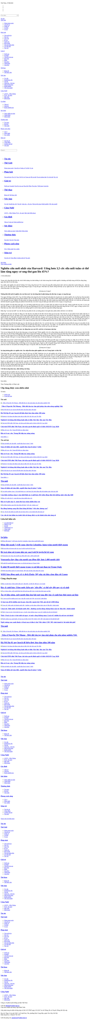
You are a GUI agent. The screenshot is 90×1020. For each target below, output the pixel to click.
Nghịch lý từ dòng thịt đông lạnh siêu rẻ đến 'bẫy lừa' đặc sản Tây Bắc (26, 420)
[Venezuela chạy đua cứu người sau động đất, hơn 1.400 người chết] (20, 556)
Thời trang (7, 63)
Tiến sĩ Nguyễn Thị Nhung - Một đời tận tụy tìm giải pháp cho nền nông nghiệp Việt (32, 406)
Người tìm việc (8, 80)
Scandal (6, 55)
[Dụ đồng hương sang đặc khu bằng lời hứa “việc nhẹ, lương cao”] (19, 505)
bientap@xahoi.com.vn (12, 1005)
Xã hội (6, 526)
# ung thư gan (8, 396)
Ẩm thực (6, 122)
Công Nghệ (4, 91)
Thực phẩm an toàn (9, 113)
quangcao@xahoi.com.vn (19, 1018)
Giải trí (3, 51)
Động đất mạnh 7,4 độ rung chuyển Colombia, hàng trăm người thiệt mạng (34, 545)
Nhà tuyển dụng (8, 84)
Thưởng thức (4, 119)
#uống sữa (7, 394)
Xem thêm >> (4, 436)
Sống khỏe (7, 116)
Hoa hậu (6, 58)
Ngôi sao (6, 54)
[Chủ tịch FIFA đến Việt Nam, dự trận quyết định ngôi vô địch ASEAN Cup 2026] (24, 423)
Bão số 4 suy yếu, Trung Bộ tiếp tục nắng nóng (18, 433)
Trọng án (6, 41)
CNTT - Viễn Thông (10, 94)
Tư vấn (6, 78)
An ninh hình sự (8, 522)
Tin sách (6, 145)
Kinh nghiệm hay (9, 107)
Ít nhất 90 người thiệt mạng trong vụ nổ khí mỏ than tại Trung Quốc (31, 567)
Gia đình (3, 101)
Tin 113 (6, 37)
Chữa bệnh (7, 115)
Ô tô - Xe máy (8, 95)
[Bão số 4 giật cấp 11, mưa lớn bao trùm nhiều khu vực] (16, 498)
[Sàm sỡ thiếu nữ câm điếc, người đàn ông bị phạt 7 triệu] (17, 443)
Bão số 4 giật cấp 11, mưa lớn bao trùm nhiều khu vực (20, 502)
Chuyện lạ (7, 25)
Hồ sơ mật (7, 43)
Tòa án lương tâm (9, 45)
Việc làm (3, 75)
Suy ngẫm (7, 135)
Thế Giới (3, 20)
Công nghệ (7, 529)
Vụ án (6, 29)
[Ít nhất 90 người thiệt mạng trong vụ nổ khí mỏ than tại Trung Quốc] (20, 563)
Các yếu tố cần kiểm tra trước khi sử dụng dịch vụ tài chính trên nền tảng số (28, 515)
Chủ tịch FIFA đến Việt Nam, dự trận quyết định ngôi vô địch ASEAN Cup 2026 (30, 426)
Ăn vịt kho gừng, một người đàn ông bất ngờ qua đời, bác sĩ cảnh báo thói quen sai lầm (39, 595)
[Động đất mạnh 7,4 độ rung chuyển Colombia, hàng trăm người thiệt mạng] (22, 541)
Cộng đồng (7, 142)
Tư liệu (6, 28)
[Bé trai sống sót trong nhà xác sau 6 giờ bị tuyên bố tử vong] (18, 548)
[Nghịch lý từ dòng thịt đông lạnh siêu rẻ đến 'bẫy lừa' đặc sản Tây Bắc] (21, 416)
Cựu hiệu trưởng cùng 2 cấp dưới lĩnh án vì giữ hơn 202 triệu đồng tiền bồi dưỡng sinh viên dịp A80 (37, 495)
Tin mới (4, 481)
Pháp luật (3, 32)
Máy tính (6, 97)
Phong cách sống (5, 128)
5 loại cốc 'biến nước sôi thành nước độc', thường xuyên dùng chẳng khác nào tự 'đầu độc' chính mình (38, 609)
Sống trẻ (3, 138)
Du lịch (6, 124)
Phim (5, 60)
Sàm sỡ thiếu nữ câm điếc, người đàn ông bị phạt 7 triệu (21, 447)
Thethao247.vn (8, 527)
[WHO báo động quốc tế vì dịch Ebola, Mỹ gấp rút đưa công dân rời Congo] (22, 570)
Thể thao (3, 68)
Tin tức (3, 18)
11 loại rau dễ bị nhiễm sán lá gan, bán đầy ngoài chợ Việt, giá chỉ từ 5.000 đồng (30, 602)
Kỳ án (6, 40)
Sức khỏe (3, 110)
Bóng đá (6, 71)
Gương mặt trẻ (8, 144)
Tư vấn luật (7, 46)
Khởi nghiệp (7, 86)
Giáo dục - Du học (9, 83)
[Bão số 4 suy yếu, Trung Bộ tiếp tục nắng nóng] (14, 430)
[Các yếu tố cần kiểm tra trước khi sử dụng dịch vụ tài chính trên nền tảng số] (22, 511)
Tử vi (5, 131)
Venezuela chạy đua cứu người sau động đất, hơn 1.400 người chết (30, 559)
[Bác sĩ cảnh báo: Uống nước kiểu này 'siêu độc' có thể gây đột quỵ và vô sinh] (23, 583)
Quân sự (6, 26)
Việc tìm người (8, 88)
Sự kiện (4, 537)
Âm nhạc (6, 62)
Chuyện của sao (8, 57)
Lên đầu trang (10, 818)
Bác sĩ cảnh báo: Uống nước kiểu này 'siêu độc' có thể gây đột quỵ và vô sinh (35, 587)
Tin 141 (6, 48)
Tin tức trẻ (7, 141)
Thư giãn (6, 126)
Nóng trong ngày (9, 23)
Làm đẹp (6, 65)
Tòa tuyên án (8, 35)
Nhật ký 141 (7, 524)
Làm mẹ (6, 106)
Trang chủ (4, 818)
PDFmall (6, 530)
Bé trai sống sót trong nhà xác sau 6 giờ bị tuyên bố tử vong (27, 552)
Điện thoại (7, 98)
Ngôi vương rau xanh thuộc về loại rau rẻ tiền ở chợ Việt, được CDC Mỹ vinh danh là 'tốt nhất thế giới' (38, 622)
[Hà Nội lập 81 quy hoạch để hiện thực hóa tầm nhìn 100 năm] (18, 409)
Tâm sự (6, 104)
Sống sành (7, 133)
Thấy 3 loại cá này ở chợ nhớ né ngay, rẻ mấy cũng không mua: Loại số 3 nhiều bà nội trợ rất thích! (37, 615)
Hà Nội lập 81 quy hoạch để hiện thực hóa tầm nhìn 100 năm (23, 413)
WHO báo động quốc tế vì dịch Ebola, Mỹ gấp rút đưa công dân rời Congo (34, 574)
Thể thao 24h (8, 72)
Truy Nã (6, 38)
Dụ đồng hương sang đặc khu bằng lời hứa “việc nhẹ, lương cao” (24, 508)
